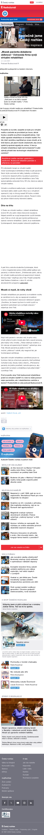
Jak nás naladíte (29, 763)
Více (38, 24)
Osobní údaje (13, 829)
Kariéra (25, 772)
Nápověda (27, 766)
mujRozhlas (5, 435)
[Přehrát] (4, 117)
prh (19, 413)
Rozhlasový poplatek (31, 778)
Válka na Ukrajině (8, 763)
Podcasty (5, 788)
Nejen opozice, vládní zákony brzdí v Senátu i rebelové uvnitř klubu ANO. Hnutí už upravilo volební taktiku (20, 730)
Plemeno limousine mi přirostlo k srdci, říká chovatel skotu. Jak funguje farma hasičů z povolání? (24, 535)
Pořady (29, 24)
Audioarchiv (6, 785)
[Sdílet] (5, 124)
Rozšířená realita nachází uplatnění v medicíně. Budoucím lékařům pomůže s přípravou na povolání (19, 160)
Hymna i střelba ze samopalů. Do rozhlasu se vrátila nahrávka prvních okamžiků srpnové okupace (25, 525)
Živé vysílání (7, 450)
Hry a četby (7, 441)
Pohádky (6, 446)
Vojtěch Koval (12, 413)
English (34, 829)
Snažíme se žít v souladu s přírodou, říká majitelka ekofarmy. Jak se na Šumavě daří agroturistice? (26, 505)
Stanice (5, 769)
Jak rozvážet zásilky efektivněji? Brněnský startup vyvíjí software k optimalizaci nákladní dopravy (24, 559)
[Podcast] (2, 124)
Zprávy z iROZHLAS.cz (12, 696)
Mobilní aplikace (8, 791)
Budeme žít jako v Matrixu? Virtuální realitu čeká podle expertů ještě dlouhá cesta (25, 480)
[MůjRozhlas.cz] (4, 73)
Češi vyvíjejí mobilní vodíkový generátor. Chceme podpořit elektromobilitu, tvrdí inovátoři (23, 589)
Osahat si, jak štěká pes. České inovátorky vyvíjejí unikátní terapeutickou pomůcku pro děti (24, 579)
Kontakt (26, 775)
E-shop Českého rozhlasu (14, 600)
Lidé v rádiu (27, 769)
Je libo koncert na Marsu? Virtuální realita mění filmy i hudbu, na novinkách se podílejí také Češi (25, 470)
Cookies (4, 829)
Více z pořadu (8, 554)
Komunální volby (8, 766)
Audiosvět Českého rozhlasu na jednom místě (16, 460)
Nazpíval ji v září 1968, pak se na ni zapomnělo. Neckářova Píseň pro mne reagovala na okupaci (26, 495)
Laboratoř (24, 283)
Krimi (19, 441)
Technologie (6, 24)
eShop (4, 772)
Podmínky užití (25, 829)
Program (20, 24)
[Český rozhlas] (7, 2)
